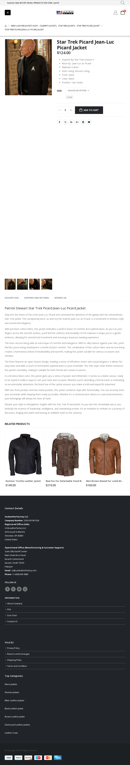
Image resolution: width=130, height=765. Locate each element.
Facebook (59, 122)
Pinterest (83, 122)
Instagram (25, 589)
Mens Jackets (11, 684)
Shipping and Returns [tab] (36, 297)
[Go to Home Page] (6, 26)
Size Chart (12, 615)
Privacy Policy (13, 648)
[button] (122, 3)
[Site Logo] (65, 13)
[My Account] (115, 12)
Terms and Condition (17, 666)
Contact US (12, 621)
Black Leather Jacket (14, 708)
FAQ (9, 609)
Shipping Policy (14, 660)
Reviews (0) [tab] (60, 297)
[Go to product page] (25, 454)
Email (89, 122)
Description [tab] (12, 297)
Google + (77, 122)
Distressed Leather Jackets (17, 724)
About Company (14, 603)
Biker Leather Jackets (14, 700)
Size (59, 90)
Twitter (65, 122)
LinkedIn (71, 122)
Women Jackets (12, 692)
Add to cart (91, 110)
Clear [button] (69, 97)
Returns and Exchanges (18, 654)
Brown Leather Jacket (15, 716)
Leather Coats (11, 733)
